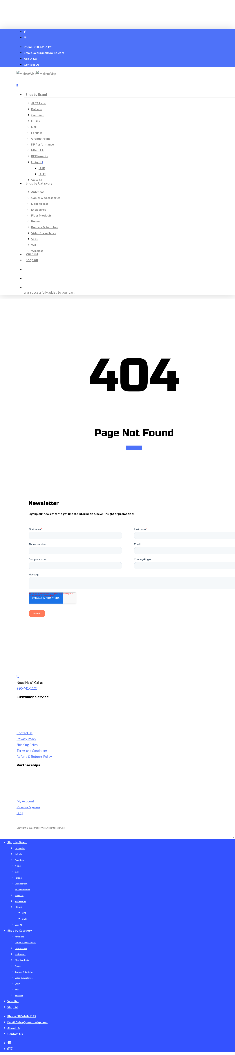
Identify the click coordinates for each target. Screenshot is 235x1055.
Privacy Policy (26, 739)
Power (18, 966)
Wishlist (13, 1001)
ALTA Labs (20, 848)
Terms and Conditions (32, 751)
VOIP (17, 984)
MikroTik (19, 895)
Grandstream (21, 883)
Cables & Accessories (25, 942)
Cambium (19, 860)
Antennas (19, 936)
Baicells (18, 854)
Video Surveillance (23, 978)
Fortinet (18, 878)
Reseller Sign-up (28, 807)
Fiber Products (22, 960)
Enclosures (20, 954)
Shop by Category (19, 930)
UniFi (24, 919)
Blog (20, 813)
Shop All (12, 1007)
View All (18, 925)
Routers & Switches (24, 972)
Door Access (21, 948)
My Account (25, 801)
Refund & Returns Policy (34, 756)
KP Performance (22, 889)
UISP (24, 913)
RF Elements (20, 901)
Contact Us (24, 733)
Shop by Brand (17, 842)
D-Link (18, 866)
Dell (17, 872)
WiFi (17, 989)
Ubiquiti (18, 907)
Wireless (19, 995)
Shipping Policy (27, 745)
